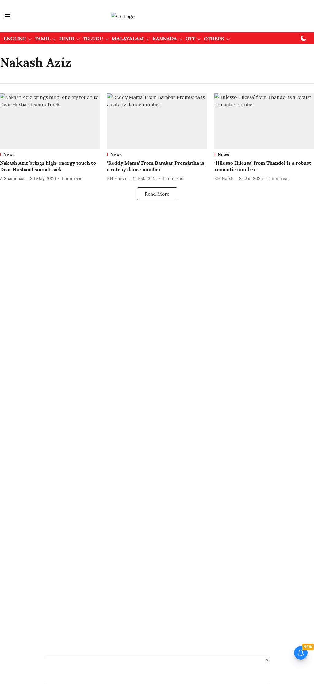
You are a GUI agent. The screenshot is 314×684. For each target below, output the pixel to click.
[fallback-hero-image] (50, 121)
